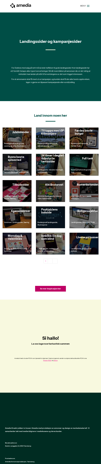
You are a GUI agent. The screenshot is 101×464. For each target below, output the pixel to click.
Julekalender (20, 132)
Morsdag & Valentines (15, 237)
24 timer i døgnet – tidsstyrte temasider (53, 158)
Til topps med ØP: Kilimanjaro (53, 132)
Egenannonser (20, 211)
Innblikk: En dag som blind (51, 237)
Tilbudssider (20, 184)
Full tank (87, 158)
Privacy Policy (47, 360)
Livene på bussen (87, 237)
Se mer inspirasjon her (50, 288)
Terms (56, 360)
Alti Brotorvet (54, 184)
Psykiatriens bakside (49, 211)
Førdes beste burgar (84, 132)
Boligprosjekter (87, 211)
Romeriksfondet (87, 184)
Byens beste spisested (16, 158)
